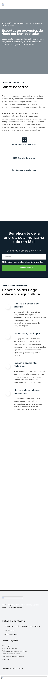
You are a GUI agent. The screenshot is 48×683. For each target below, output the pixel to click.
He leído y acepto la (23, 262)
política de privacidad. (33, 262)
